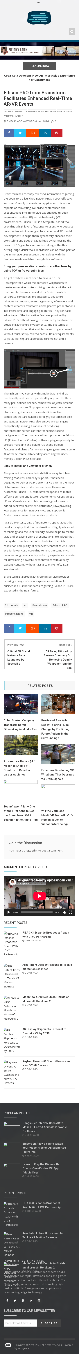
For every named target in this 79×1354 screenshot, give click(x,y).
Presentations (14, 613)
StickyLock (23, 1348)
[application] (39, 896)
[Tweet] (20, 133)
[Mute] (64, 912)
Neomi (33, 121)
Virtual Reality (13, 115)
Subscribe (49, 1323)
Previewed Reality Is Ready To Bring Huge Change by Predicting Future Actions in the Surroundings (55, 729)
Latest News (64, 111)
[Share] (9, 133)
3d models (11, 605)
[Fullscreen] (70, 912)
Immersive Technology (42, 111)
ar (25, 605)
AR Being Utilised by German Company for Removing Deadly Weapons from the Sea (58, 660)
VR (31, 613)
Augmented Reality (15, 111)
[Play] (8, 912)
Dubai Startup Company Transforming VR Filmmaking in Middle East (20, 725)
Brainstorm (39, 605)
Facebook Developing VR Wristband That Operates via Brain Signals (57, 775)
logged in (31, 850)
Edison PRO (60, 605)
